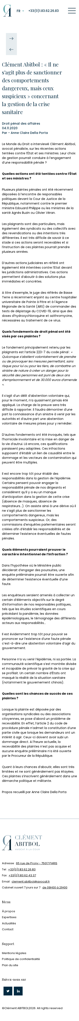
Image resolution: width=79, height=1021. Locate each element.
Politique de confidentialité (21, 959)
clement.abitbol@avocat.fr (31, 881)
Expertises (9, 917)
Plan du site (10, 965)
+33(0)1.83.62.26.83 (43, 11)
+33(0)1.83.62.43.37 (22, 875)
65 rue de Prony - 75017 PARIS (36, 863)
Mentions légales (14, 953)
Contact (7, 929)
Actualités (9, 923)
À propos (8, 911)
